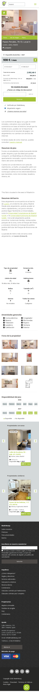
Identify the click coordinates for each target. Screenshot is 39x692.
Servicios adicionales (8, 579)
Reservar (19, 99)
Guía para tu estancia (9, 582)
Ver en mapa (14, 38)
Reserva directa (7, 585)
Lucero (6, 204)
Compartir (7, 48)
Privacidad (13, 682)
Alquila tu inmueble (8, 605)
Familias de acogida (8, 608)
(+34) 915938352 (14, 641)
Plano (24, 38)
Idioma (6, 647)
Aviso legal (6, 684)
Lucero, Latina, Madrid (10, 45)
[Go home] (4, 3)
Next (35, 22)
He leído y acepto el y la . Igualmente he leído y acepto (18, 554)
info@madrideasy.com (13, 638)
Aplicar (31, 94)
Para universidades (8, 535)
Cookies (6, 682)
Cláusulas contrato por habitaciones (14, 591)
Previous (4, 22)
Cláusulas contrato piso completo (13, 594)
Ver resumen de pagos (19, 87)
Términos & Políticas (25, 682)
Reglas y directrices (8, 576)
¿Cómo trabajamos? (8, 573)
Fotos (5, 38)
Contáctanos (6, 588)
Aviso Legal (21, 551)
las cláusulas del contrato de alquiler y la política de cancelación (18, 555)
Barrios (4, 538)
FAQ (3, 611)
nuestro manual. (15, 142)
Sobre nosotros (7, 529)
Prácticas (5, 532)
